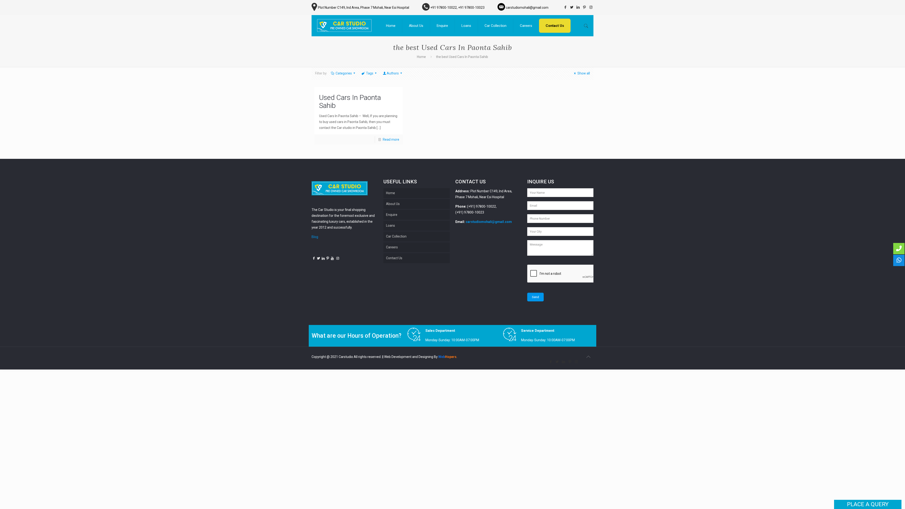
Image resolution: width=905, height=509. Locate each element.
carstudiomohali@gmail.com (489, 222)
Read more (391, 139)
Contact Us (394, 258)
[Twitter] (571, 7)
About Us (393, 204)
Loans (390, 225)
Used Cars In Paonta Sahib (350, 101)
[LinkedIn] (578, 7)
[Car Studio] (344, 25)
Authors (393, 73)
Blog (315, 237)
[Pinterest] (584, 7)
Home (421, 57)
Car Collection (396, 236)
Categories (344, 73)
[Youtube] (332, 258)
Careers (392, 247)
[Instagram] (590, 7)
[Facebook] (565, 7)
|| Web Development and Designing (407, 357)
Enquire (391, 215)
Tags (369, 73)
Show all (583, 73)
